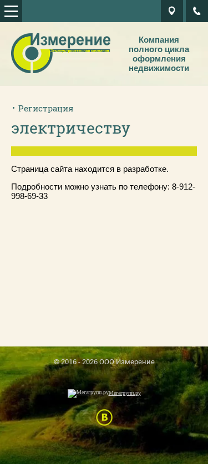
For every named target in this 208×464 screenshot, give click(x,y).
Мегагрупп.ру (125, 393)
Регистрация (46, 108)
